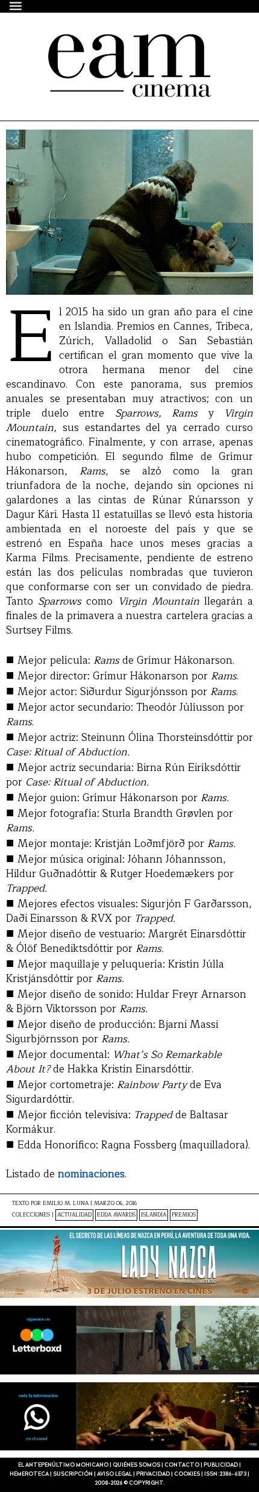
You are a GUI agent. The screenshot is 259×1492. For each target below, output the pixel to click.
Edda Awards (116, 1215)
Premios (184, 1215)
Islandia (153, 1215)
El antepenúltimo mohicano (110, 45)
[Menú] (16, 6)
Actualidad (74, 1215)
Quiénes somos (136, 1465)
